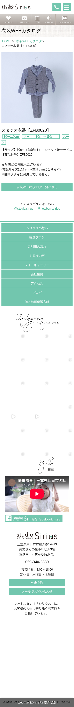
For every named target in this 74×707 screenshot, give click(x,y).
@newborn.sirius (48, 208)
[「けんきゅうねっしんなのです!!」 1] (13, 440)
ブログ (37, 292)
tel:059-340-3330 (56, 7)
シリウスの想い (37, 228)
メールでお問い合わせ (37, 591)
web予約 (37, 582)
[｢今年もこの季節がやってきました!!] (37, 416)
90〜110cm (11, 136)
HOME (7, 41)
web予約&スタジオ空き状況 (37, 702)
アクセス (37, 283)
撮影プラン (37, 237)
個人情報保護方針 (37, 302)
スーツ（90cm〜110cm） (40, 136)
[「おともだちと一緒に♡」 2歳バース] (37, 393)
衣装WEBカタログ (29, 41)
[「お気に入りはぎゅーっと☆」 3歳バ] (13, 393)
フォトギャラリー (37, 265)
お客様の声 (37, 255)
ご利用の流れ (37, 246)
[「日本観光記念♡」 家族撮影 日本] (61, 369)
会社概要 (37, 274)
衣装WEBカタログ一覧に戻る (37, 187)
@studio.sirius (23, 208)
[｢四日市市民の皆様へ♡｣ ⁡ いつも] (61, 440)
